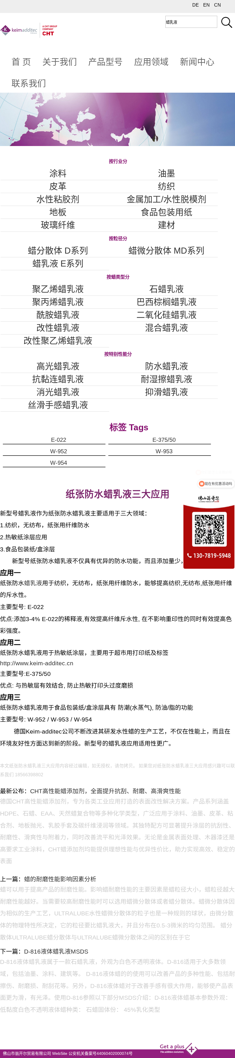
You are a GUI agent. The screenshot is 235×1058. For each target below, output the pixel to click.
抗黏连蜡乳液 (58, 379)
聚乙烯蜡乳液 (58, 289)
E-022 (58, 440)
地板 (57, 212)
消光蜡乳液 (57, 392)
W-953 (164, 451)
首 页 (21, 62)
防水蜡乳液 (166, 366)
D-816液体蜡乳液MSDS (56, 951)
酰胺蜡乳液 (57, 315)
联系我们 (28, 83)
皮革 (57, 186)
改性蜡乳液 (57, 327)
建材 (166, 225)
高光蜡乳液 (57, 366)
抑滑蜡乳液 (166, 392)
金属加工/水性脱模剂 (166, 199)
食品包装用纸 (166, 212)
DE (195, 5)
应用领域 (151, 62)
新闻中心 (197, 62)
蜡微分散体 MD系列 (166, 250)
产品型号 (105, 62)
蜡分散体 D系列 (58, 250)
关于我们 (59, 62)
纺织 (166, 186)
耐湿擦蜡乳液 (166, 379)
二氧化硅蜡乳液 (166, 315)
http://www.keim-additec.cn (36, 663)
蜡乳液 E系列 (57, 263)
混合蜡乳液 (166, 327)
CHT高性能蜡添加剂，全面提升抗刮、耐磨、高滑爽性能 (105, 791)
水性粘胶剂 (57, 199)
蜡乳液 (33, 583)
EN (206, 5)
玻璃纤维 (58, 225)
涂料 (57, 173)
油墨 (166, 173)
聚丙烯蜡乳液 (58, 302)
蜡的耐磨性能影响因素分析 (60, 879)
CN (217, 5)
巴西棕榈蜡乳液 (166, 302)
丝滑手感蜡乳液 (58, 405)
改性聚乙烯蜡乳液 (57, 340)
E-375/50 (164, 440)
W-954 (58, 463)
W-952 (58, 451)
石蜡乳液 (166, 289)
